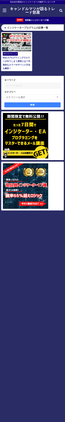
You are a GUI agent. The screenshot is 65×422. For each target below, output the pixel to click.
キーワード (10, 80)
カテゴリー (10, 92)
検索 (32, 105)
